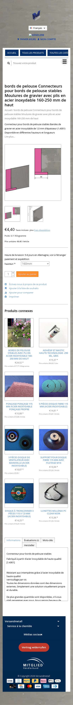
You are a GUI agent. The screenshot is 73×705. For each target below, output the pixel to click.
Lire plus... (10, 136)
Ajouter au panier (27, 274)
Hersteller (29, 545)
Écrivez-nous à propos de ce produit (28, 284)
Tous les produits (33, 52)
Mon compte (48, 39)
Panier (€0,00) (28, 39)
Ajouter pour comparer (21, 292)
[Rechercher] (8, 63)
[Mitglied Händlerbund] (33, 663)
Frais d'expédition (42, 230)
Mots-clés (48, 540)
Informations (13, 540)
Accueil (11, 52)
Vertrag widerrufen (34, 647)
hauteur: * (10, 263)
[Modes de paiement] (10, 680)
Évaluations (31, 540)
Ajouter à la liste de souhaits (23, 288)
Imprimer (14, 296)
